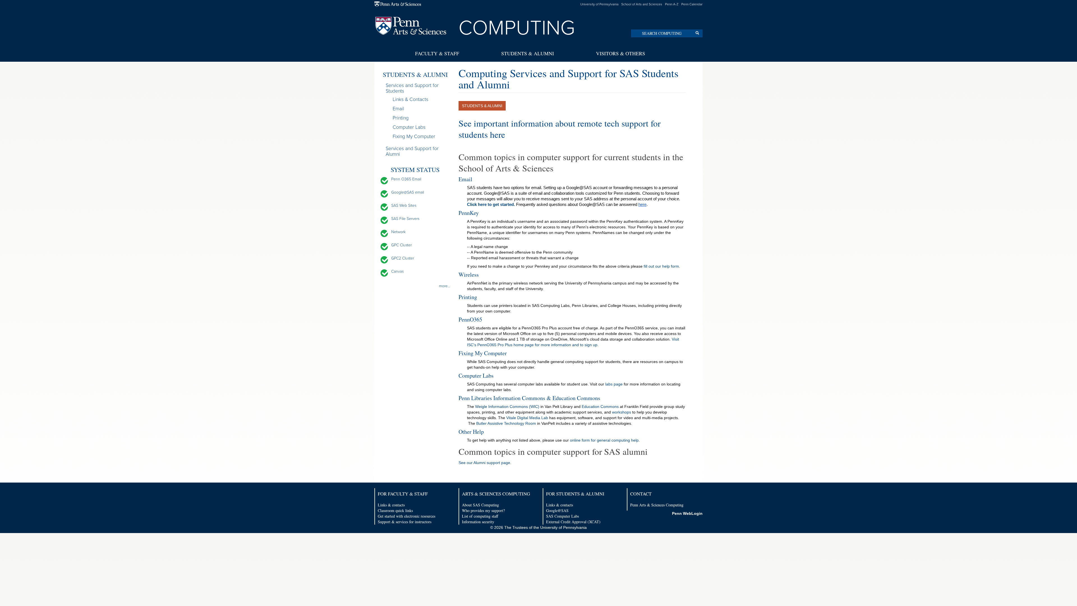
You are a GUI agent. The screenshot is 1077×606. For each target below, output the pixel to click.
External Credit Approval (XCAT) (573, 521)
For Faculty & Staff (403, 493)
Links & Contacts (410, 99)
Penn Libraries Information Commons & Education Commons (529, 398)
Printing (401, 118)
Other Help (471, 431)
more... (444, 286)
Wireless (469, 274)
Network (398, 231)
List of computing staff (480, 516)
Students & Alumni (527, 53)
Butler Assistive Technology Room (506, 423)
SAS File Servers (405, 218)
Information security (478, 521)
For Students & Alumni (575, 493)
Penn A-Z (671, 4)
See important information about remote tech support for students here (560, 128)
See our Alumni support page (484, 462)
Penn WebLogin (687, 513)
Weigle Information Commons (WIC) (507, 406)
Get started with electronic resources (406, 516)
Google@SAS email (407, 192)
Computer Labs (409, 127)
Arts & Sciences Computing (496, 493)
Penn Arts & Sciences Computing (657, 505)
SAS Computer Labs (562, 516)
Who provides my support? (483, 510)
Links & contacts (391, 505)
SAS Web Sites (403, 205)
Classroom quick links (395, 510)
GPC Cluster (401, 245)
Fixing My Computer (414, 136)
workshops (621, 412)
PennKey (469, 213)
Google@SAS (557, 510)
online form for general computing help (604, 440)
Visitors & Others (620, 53)
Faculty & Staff (437, 53)
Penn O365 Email (406, 179)
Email (398, 109)
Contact (641, 493)
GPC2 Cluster (402, 258)
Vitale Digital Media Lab (527, 418)
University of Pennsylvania (599, 4)
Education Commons (600, 406)
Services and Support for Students (412, 88)
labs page (614, 384)
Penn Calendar (692, 4)
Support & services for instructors (404, 521)
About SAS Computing (480, 505)
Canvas (397, 271)
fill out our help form (661, 266)
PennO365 (470, 319)
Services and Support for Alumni (412, 151)
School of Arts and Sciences (641, 4)
